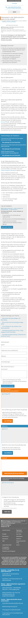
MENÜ (14, 12)
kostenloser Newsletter (15, 1)
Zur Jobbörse (8, 453)
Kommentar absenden (8, 386)
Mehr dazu (7, 511)
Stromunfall (4, 122)
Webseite (3, 356)
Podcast (4, 458)
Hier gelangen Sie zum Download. (11, 142)
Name (3, 345)
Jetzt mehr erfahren (7, 227)
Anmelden (14, 3)
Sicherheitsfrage (5, 362)
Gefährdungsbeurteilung (7, 170)
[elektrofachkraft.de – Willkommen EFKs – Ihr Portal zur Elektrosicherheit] (14, 7)
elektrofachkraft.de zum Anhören (14, 473)
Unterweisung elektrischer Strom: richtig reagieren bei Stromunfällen (12, 331)
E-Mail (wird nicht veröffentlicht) (9, 350)
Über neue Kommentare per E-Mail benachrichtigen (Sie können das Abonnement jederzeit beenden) (15, 381)
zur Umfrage (8, 421)
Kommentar (4, 369)
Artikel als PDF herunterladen (9, 21)
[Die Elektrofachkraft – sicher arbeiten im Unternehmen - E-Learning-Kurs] (13, 209)
